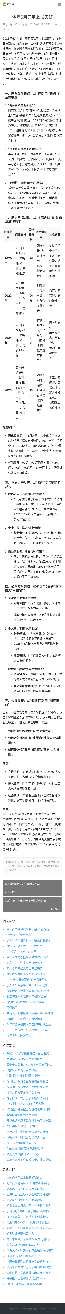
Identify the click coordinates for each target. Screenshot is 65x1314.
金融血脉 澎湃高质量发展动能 (24, 1148)
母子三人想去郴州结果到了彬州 (25, 1278)
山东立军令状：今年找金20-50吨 (27, 1030)
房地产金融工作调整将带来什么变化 (28, 1160)
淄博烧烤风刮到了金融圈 (21, 1115)
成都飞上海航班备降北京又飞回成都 (28, 1228)
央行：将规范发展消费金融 (23, 1092)
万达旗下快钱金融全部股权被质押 (27, 1087)
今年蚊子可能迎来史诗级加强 (24, 1019)
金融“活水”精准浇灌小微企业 (24, 1075)
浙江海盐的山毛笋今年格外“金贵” (26, 996)
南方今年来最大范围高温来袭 (24, 968)
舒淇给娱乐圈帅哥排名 (20, 1233)
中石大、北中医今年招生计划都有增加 (30, 1013)
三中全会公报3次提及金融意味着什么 (29, 1064)
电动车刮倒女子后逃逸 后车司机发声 (29, 1239)
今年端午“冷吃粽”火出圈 (21, 951)
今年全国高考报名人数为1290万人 (27, 957)
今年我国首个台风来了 (20, 935)
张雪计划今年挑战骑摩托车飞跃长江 (28, 991)
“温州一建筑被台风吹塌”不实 (24, 1284)
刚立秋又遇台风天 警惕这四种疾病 (27, 1183)
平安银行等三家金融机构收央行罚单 (28, 1109)
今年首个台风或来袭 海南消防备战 (27, 929)
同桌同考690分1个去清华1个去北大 (28, 1222)
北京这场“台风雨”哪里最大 (22, 1245)
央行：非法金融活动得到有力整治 (27, 1131)
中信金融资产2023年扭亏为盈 (25, 1103)
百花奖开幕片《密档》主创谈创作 (27, 1217)
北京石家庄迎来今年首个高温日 (25, 963)
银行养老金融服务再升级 (21, 1143)
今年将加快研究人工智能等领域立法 (28, 1024)
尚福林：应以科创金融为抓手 (24, 1059)
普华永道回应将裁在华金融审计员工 (28, 1120)
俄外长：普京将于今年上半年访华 (27, 985)
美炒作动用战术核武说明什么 (24, 1177)
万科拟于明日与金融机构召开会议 (27, 1081)
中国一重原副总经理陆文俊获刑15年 (28, 1261)
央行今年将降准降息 (18, 1035)
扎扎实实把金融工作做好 (21, 1126)
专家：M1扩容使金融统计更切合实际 (29, 1053)
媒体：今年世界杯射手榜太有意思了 (28, 940)
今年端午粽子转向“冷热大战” (24, 946)
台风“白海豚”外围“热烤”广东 (23, 1256)
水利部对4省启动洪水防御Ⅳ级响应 (28, 1211)
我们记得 (12, 1007)
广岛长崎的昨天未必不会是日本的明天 (30, 1250)
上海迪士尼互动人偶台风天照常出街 (28, 1194)
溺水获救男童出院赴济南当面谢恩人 (28, 1273)
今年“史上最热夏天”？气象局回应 (26, 979)
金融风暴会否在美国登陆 (21, 1070)
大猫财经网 (32, 1308)
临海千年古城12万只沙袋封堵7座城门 (29, 1267)
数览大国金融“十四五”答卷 (22, 1154)
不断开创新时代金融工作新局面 (25, 1137)
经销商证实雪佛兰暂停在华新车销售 (28, 1205)
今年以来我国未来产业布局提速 (25, 974)
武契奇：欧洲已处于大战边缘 (24, 1200)
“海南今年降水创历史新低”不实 (25, 1002)
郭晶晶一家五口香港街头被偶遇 (25, 1189)
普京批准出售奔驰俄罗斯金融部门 (27, 1098)
